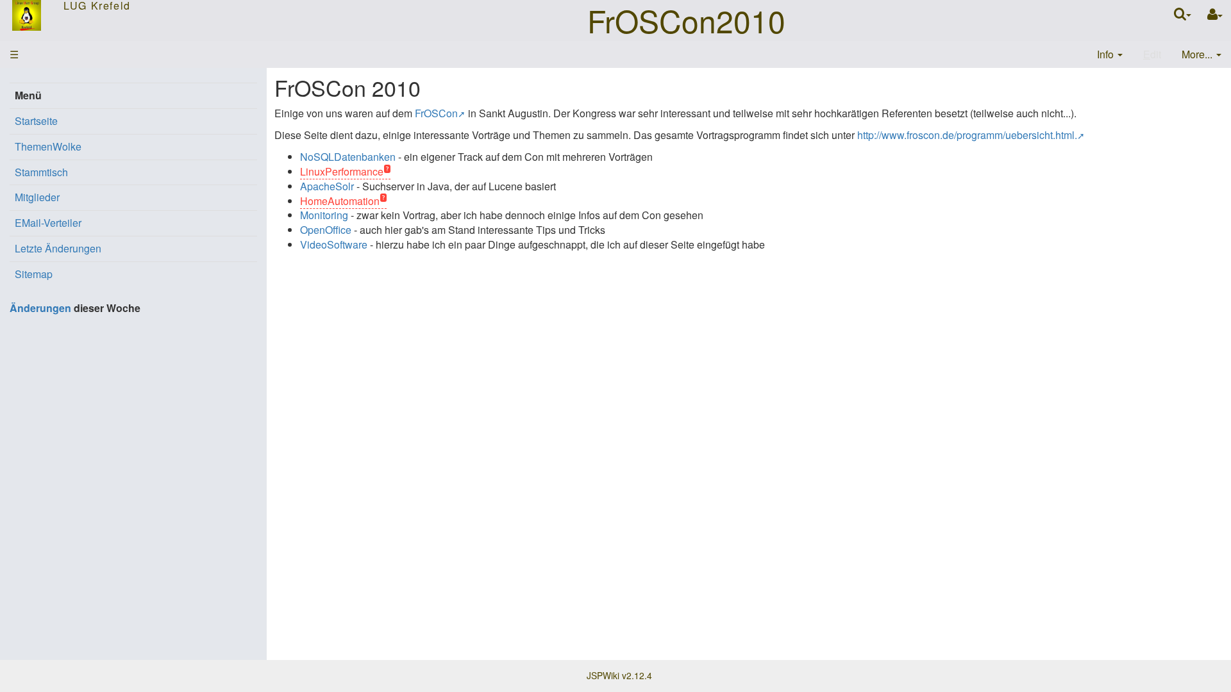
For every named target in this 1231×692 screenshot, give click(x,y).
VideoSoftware (333, 244)
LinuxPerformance (341, 171)
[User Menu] (1215, 14)
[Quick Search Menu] (1182, 14)
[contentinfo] (1109, 55)
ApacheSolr (327, 186)
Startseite (36, 120)
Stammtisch (41, 172)
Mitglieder (37, 197)
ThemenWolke (48, 146)
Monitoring (324, 215)
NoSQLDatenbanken (348, 156)
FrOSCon (436, 113)
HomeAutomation (340, 201)
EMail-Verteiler (48, 222)
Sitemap (34, 274)
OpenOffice (325, 229)
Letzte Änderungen (58, 248)
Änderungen (40, 308)
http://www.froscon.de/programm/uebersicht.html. (967, 135)
